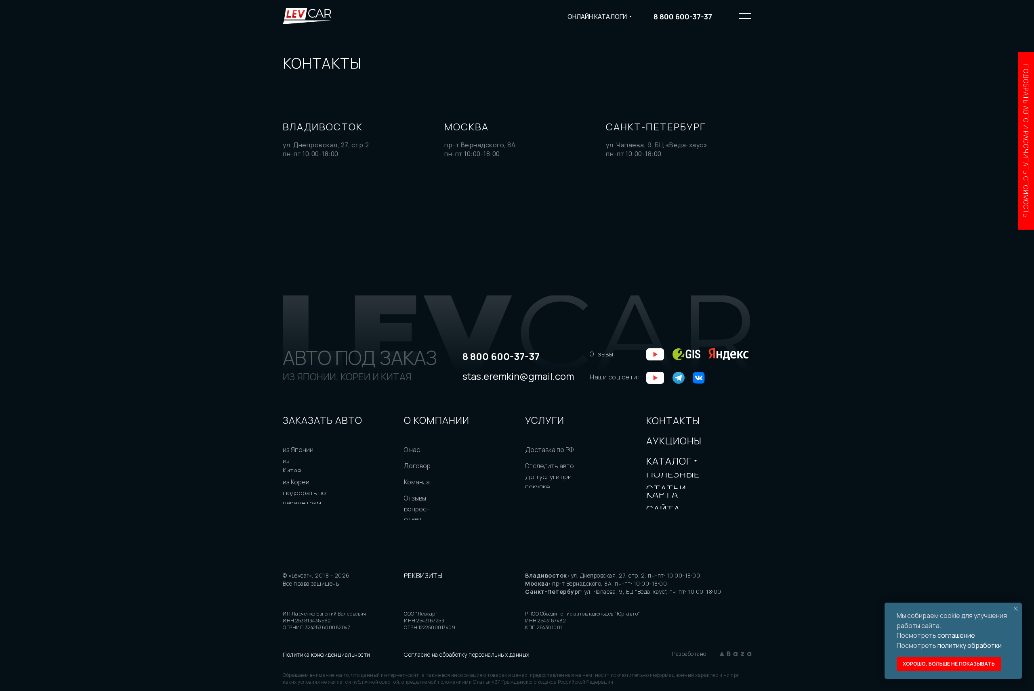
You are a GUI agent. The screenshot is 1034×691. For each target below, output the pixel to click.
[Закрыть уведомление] (1016, 609)
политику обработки (969, 645)
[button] (1026, 141)
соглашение (956, 635)
